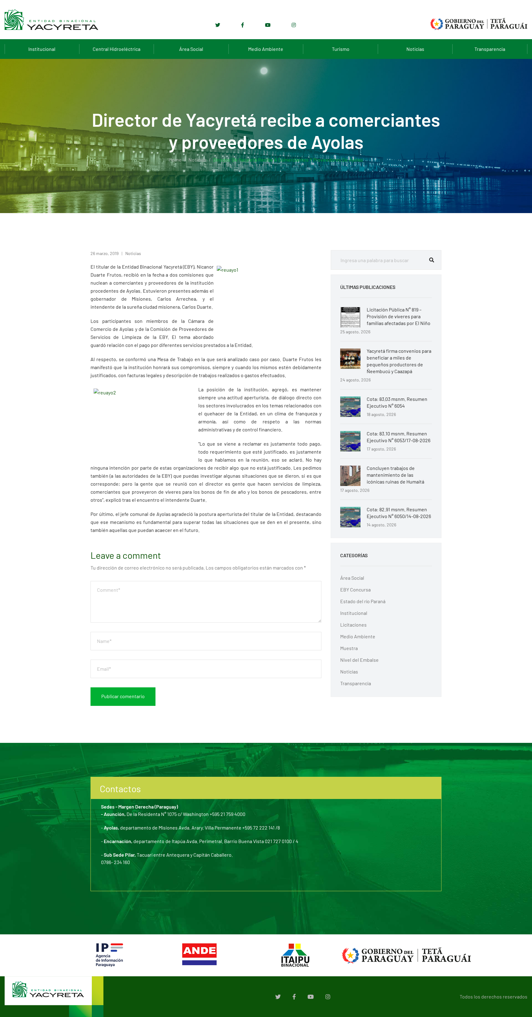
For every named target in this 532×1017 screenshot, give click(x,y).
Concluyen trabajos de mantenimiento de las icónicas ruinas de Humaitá (395, 474)
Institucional (41, 49)
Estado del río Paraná (362, 601)
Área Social (191, 49)
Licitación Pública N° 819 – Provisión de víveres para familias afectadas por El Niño (398, 316)
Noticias (415, 49)
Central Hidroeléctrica (116, 49)
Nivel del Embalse (359, 660)
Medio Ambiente (265, 49)
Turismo (340, 49)
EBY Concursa (355, 589)
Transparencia (489, 49)
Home (175, 160)
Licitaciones (353, 625)
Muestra (349, 648)
